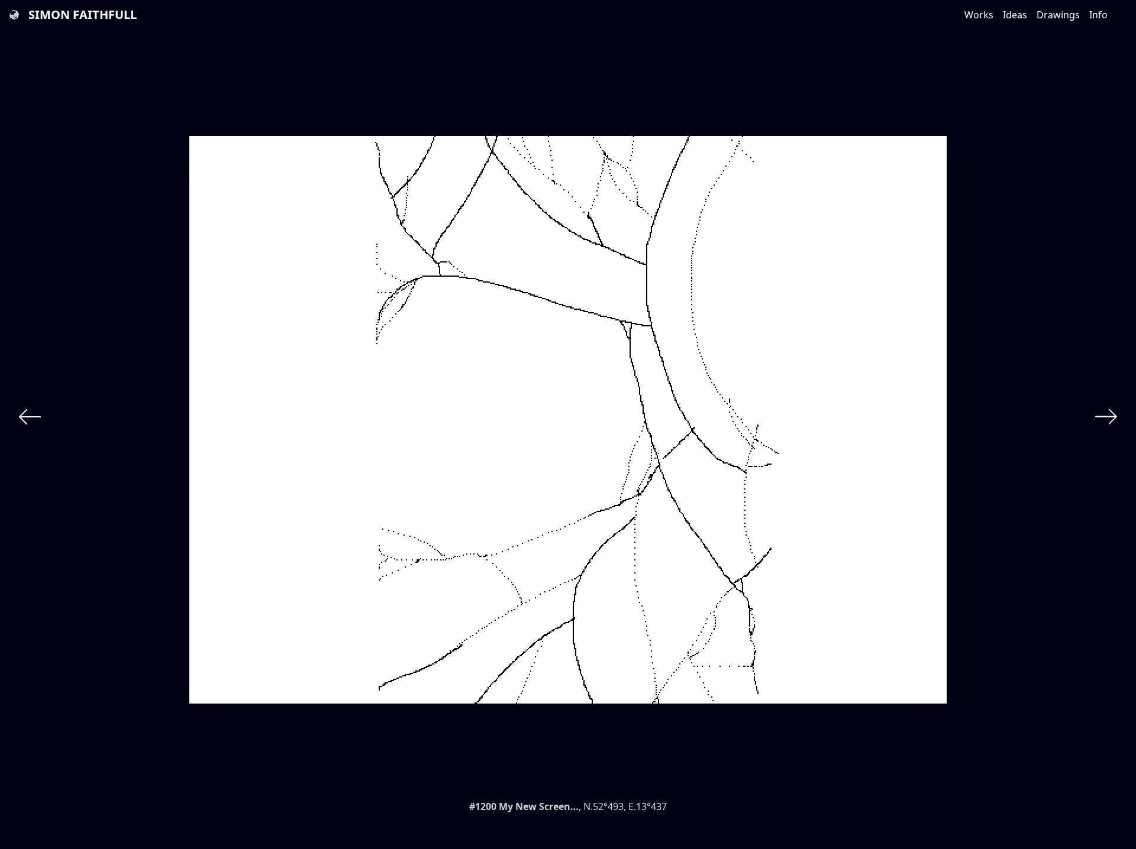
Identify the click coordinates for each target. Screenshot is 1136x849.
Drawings (1058, 14)
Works (978, 14)
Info (1098, 14)
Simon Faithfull (82, 14)
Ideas (1015, 14)
